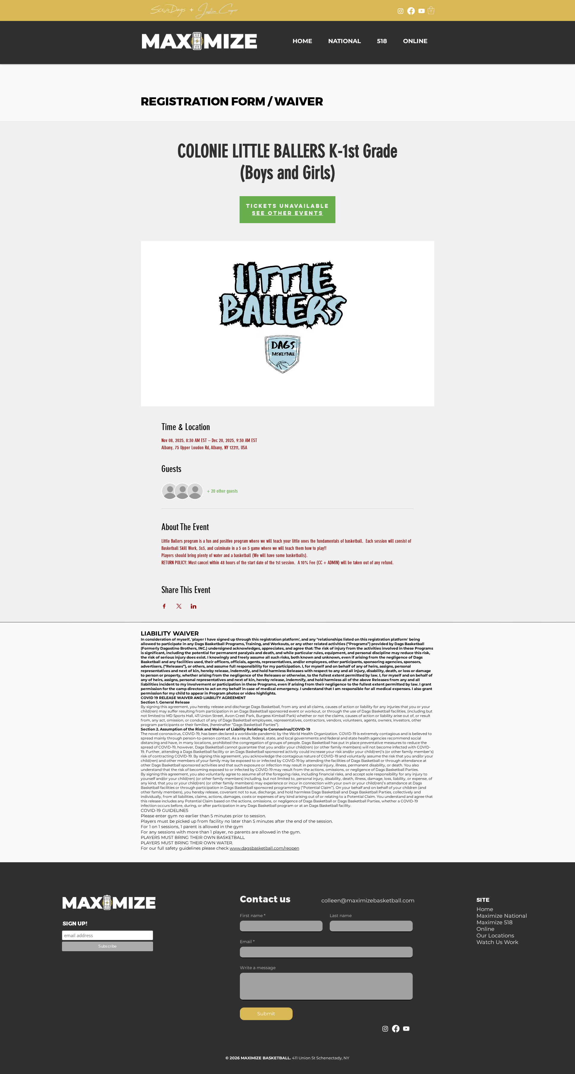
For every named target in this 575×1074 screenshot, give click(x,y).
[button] (431, 10)
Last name (341, 915)
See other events (287, 213)
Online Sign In (370, 10)
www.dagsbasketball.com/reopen (264, 848)
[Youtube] (421, 11)
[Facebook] (411, 11)
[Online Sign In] (390, 10)
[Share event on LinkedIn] (193, 606)
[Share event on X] (179, 606)
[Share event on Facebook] (164, 606)
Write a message (258, 967)
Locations (315, 10)
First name (252, 915)
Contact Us (340, 10)
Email (247, 941)
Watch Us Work (284, 10)
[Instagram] (400, 11)
